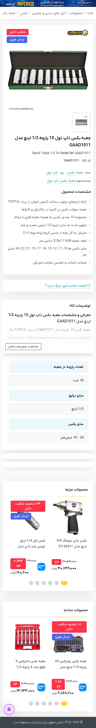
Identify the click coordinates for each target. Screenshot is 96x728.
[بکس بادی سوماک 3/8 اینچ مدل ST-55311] (69, 517)
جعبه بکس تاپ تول (61, 180)
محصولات (76, 13)
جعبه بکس (8, 13)
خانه (90, 13)
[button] (64, 583)
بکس (24, 13)
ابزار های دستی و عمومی (48, 13)
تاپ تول (52, 172)
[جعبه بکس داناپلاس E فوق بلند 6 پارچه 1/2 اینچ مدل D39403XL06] (27, 638)
